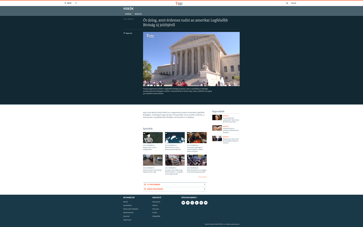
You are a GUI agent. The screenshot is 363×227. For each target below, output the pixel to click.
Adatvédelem (127, 205)
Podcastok (155, 209)
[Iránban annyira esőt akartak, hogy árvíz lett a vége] (153, 160)
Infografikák (156, 216)
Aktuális (225, 116)
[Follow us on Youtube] (183, 202)
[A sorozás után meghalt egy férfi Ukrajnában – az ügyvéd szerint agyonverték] (175, 160)
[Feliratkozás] (205, 202)
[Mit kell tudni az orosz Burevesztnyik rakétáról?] (175, 137)
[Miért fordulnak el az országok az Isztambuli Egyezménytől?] (197, 160)
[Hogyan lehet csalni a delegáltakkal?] (153, 137)
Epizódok (128, 14)
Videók (154, 213)
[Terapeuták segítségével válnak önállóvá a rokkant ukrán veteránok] (197, 137)
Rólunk (125, 202)
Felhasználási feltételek (130, 209)
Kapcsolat (126, 216)
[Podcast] (201, 202)
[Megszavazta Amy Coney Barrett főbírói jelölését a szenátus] (217, 138)
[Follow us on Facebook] (188, 202)
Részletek (138, 14)
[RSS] (197, 202)
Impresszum (127, 220)
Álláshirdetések (128, 213)
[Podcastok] (287, 3)
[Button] (127, 34)
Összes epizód (203, 177)
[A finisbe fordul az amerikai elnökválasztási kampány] (217, 128)
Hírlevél (293, 3)
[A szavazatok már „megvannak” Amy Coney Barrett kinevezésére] (217, 117)
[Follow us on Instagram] (192, 202)
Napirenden (156, 202)
